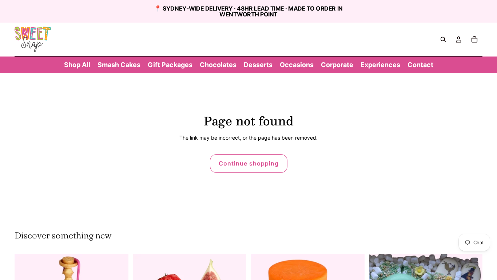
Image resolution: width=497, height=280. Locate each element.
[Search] (443, 39)
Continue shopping (249, 163)
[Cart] (474, 39)
